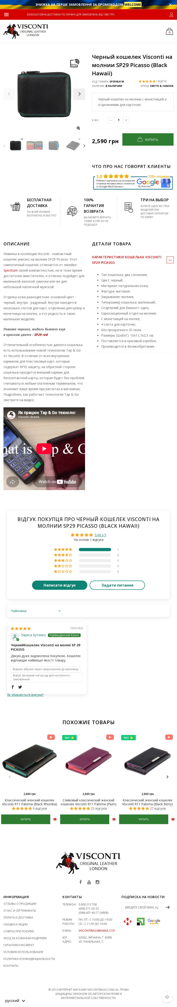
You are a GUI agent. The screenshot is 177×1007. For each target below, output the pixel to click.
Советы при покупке (18, 931)
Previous (4, 145)
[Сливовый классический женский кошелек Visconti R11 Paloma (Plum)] (88, 761)
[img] (21, 628)
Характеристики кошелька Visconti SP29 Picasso (126, 260)
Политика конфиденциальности (29, 959)
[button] (147, 81)
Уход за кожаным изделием (25, 938)
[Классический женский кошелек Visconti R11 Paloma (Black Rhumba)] (29, 761)
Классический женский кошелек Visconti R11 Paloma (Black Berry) (147, 802)
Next (84, 145)
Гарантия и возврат (18, 945)
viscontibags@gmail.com (97, 931)
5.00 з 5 (100, 535)
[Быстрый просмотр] (55, 819)
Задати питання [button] (117, 585)
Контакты (10, 966)
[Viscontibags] (25, 31)
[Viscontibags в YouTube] (89, 882)
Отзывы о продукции (19, 904)
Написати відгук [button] (60, 585)
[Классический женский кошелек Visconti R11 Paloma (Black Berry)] (147, 761)
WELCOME (133, 4)
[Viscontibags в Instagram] (97, 882)
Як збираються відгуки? (25, 694)
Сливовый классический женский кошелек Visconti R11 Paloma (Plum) (88, 802)
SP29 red (41, 334)
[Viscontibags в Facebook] (80, 882)
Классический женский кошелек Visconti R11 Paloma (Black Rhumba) (29, 802)
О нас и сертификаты (19, 911)
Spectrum (10, 270)
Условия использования (23, 952)
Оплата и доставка (18, 917)
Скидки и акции (15, 924)
